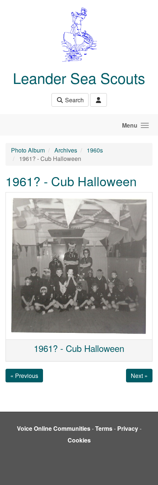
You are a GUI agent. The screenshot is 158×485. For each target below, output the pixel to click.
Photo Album (28, 150)
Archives (65, 150)
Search (74, 100)
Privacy (127, 428)
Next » (139, 375)
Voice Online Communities (53, 428)
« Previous (24, 375)
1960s (95, 150)
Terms (103, 428)
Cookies (79, 440)
